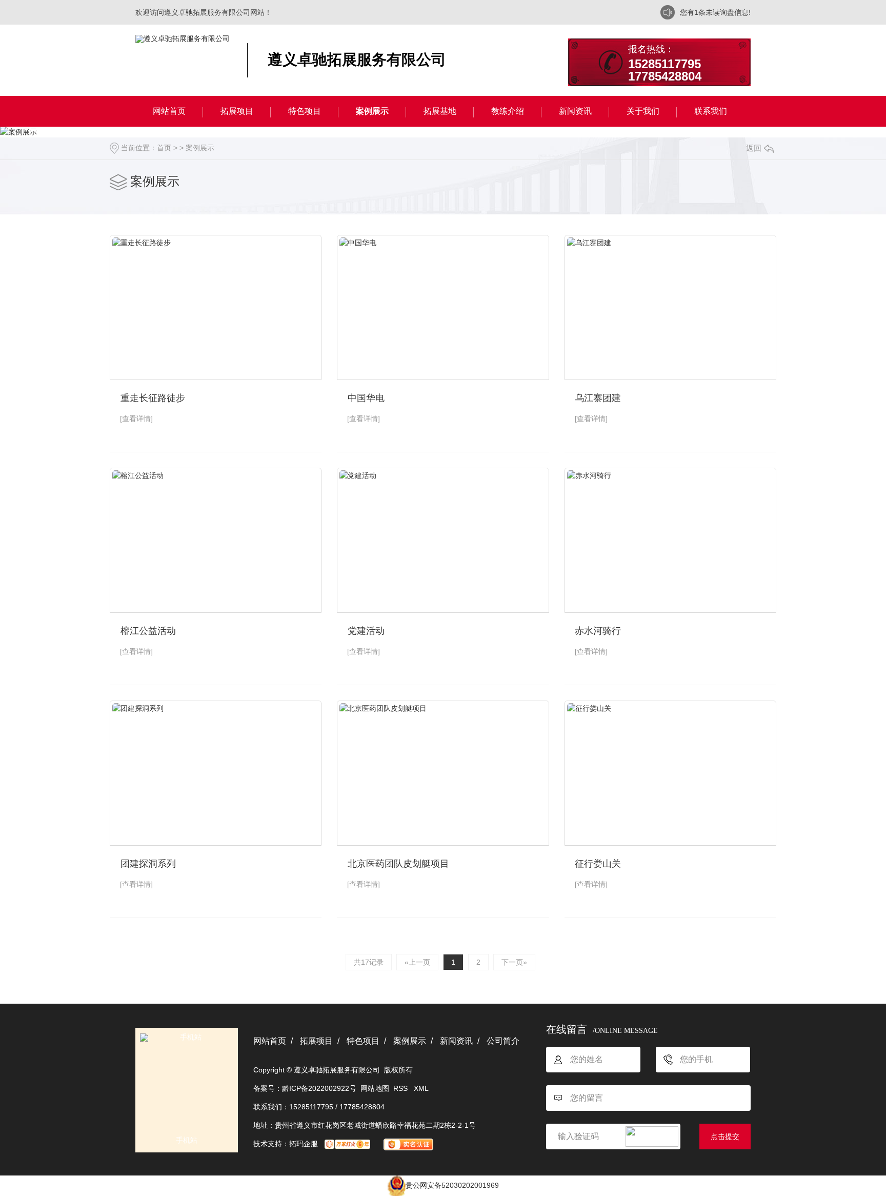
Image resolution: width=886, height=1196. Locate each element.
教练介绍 (507, 111)
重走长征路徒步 (152, 398)
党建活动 (366, 631)
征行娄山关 (598, 864)
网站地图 (374, 1088)
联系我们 (710, 111)
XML (421, 1088)
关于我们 (643, 111)
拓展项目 (236, 111)
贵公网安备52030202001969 (452, 1185)
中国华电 (366, 398)
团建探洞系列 (148, 864)
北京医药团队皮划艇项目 (398, 864)
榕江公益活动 (148, 631)
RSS (401, 1088)
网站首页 (169, 111)
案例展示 (372, 111)
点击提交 (725, 1136)
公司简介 (503, 1041)
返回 (753, 148)
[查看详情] (136, 418)
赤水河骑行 (598, 631)
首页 (164, 148)
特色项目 (304, 111)
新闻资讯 (575, 111)
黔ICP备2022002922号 (319, 1088)
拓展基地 (440, 111)
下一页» (514, 962)
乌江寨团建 (598, 398)
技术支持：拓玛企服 (285, 1144)
